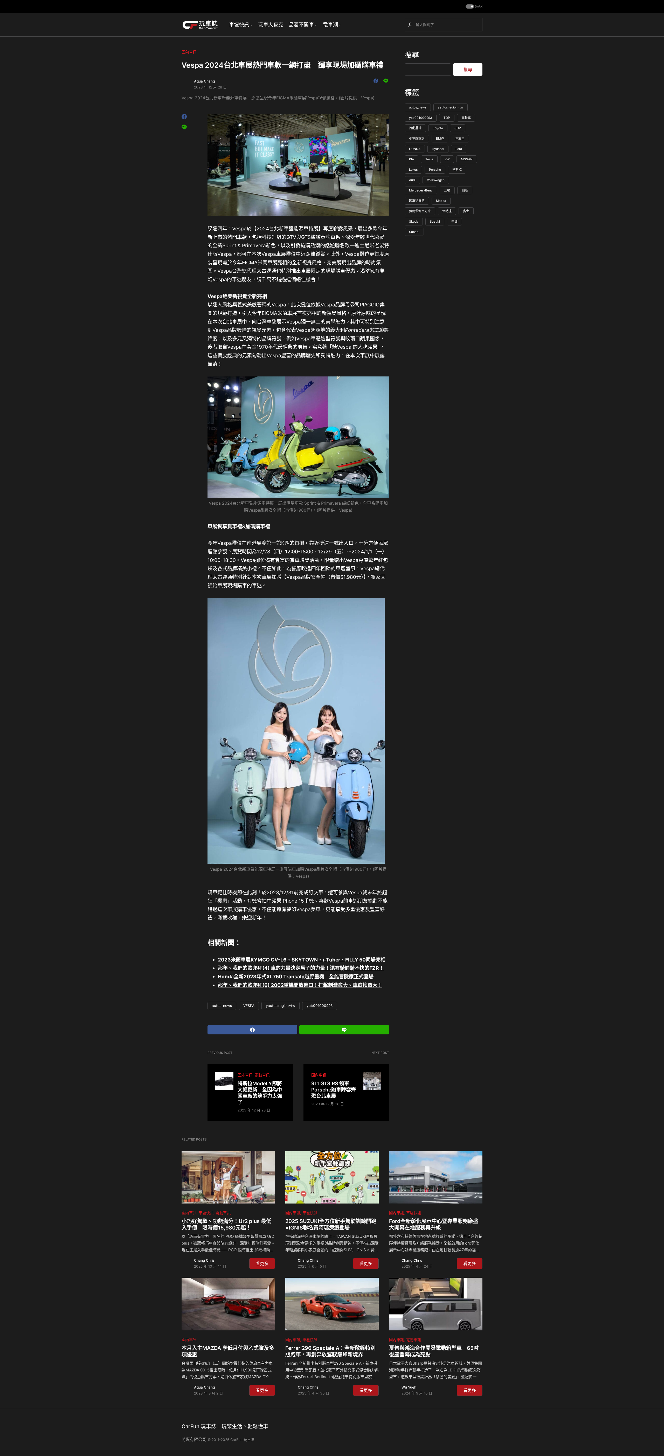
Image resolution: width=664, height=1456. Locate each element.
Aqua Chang (204, 81)
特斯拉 (457, 170)
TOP (447, 118)
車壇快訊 (206, 1213)
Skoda (413, 222)
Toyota (438, 128)
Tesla (429, 159)
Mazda (441, 201)
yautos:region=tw (280, 1006)
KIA (411, 159)
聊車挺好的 (417, 201)
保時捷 (447, 211)
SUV (457, 128)
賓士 (466, 211)
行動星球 (415, 128)
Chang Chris (204, 1260)
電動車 (466, 118)
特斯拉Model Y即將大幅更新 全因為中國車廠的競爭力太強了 (260, 1092)
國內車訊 (189, 52)
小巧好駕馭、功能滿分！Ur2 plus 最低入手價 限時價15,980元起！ (226, 1224)
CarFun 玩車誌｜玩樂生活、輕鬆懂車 (225, 1426)
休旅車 (460, 139)
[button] (473, 6)
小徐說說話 (417, 139)
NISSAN (467, 159)
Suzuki (435, 222)
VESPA (248, 1006)
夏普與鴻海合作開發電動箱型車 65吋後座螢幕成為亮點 (434, 1351)
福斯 (465, 191)
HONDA (414, 149)
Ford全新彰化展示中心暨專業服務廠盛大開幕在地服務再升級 (433, 1224)
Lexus (413, 170)
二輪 (447, 191)
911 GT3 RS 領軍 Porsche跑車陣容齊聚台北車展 (333, 1089)
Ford (458, 149)
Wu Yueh (409, 1387)
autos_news (222, 1006)
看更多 (262, 1263)
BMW (440, 139)
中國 (454, 222)
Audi (412, 180)
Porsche (435, 170)
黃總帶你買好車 (420, 211)
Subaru (414, 232)
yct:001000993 (320, 1006)
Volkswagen (436, 180)
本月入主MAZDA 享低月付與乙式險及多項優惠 (228, 1351)
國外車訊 (245, 1075)
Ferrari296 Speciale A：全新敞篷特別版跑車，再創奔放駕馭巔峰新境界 (330, 1351)
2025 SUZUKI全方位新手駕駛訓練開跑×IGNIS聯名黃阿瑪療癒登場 (330, 1224)
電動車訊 (262, 1075)
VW (447, 159)
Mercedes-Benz (421, 191)
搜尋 (412, 55)
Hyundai (438, 149)
